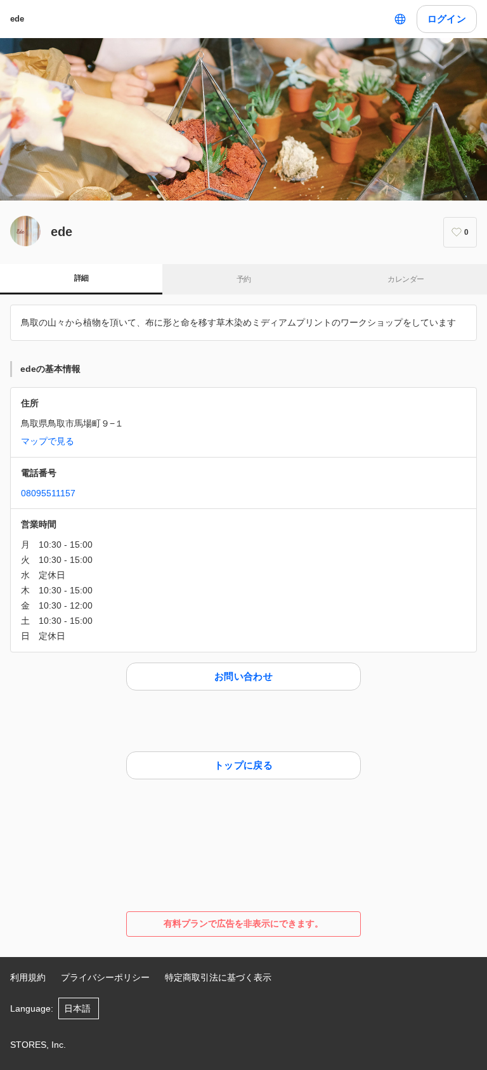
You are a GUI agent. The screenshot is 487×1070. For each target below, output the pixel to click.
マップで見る (47, 441)
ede (17, 18)
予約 (244, 279)
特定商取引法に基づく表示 (218, 977)
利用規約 (28, 977)
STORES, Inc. (38, 1045)
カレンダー (405, 279)
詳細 (81, 278)
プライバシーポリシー (105, 977)
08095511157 (48, 493)
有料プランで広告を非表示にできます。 (243, 923)
